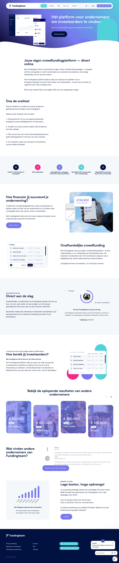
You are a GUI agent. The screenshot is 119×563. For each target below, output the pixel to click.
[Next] (111, 397)
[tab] (32, 365)
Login (93, 6)
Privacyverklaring (11, 543)
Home (44, 6)
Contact (74, 6)
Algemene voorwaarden (13, 546)
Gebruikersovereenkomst (13, 549)
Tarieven (51, 6)
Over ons (66, 6)
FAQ (58, 6)
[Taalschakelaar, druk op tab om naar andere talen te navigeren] (87, 6)
